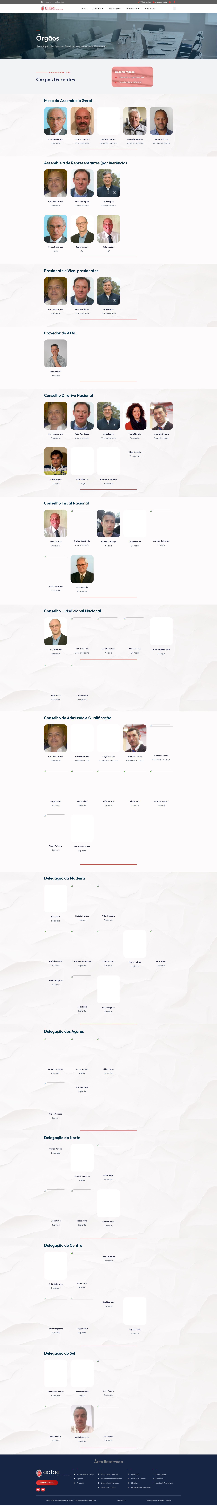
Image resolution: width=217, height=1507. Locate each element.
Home (84, 8)
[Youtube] (43, 1489)
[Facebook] (38, 1489)
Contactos (150, 8)
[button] (174, 8)
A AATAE (97, 8)
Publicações (114, 8)
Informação (131, 8)
